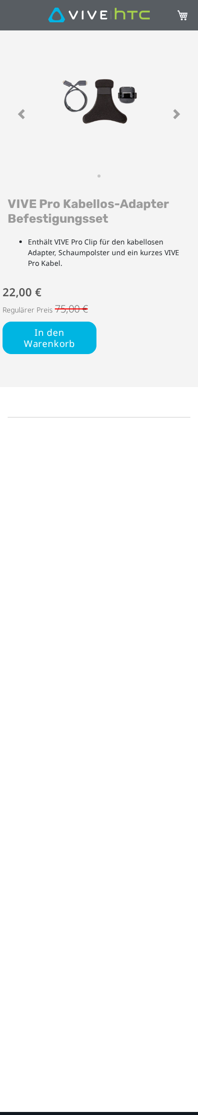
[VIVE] (99, 15)
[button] (21, 114)
